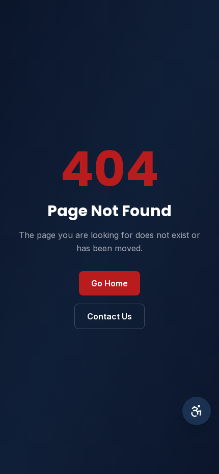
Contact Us (109, 316)
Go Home (109, 283)
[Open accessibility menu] (196, 411)
